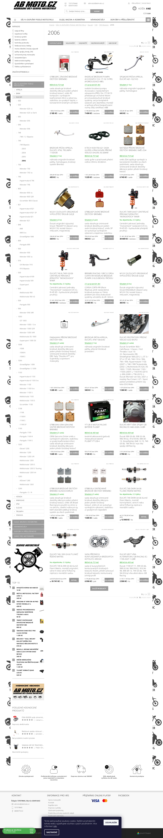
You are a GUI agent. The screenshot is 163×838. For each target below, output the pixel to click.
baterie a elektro (20, 40)
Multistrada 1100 (27, 396)
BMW (18, 93)
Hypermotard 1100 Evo (29, 380)
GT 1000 (23, 320)
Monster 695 (25, 121)
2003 (24, 148)
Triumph (19, 511)
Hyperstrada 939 (27, 280)
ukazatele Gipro (20, 57)
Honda (19, 496)
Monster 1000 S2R (27, 328)
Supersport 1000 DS (28, 340)
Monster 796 (25, 185)
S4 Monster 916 (26, 264)
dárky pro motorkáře (24, 536)
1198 (20, 408)
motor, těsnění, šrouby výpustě (26, 49)
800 (19, 188)
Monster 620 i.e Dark (28, 113)
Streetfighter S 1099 (28, 368)
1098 (20, 344)
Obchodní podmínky (55, 810)
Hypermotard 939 (27, 276)
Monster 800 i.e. (26, 193)
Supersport (24, 284)
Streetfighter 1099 (27, 364)
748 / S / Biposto (26, 137)
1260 (20, 476)
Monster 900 (25, 252)
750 (19, 164)
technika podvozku (21, 43)
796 (19, 177)
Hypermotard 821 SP (28, 212)
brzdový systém (20, 37)
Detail (144, 517)
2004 (24, 153)
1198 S (22, 420)
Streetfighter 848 (27, 236)
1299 (20, 488)
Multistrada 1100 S (27, 400)
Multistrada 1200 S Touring (30, 468)
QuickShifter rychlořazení (24, 63)
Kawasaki (20, 500)
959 (19, 300)
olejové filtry (19, 31)
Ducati (19, 97)
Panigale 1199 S (26, 440)
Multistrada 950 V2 (27, 296)
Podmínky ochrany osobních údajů (61, 813)
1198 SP (23, 424)
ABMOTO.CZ (18, 811)
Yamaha (19, 515)
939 (19, 272)
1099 (20, 360)
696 (19, 124)
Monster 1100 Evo (27, 388)
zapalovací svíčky (21, 34)
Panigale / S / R (26, 492)
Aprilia (19, 90)
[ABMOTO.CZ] (35, 5)
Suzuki (19, 508)
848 (19, 224)
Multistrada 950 (26, 292)
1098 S (22, 356)
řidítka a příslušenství (22, 66)
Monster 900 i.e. (26, 256)
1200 (20, 444)
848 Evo (23, 232)
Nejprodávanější (97, 43)
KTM (17, 504)
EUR (149, 13)
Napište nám (53, 805)
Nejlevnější (70, 43)
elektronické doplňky (22, 60)
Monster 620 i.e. (26, 109)
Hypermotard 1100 (27, 376)
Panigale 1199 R (26, 436)
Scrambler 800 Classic (29, 201)
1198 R (22, 416)
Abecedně (113, 43)
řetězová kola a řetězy (23, 46)
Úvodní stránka (15, 20)
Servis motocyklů (54, 800)
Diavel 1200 (24, 448)
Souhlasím (111, 822)
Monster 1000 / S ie (28, 324)
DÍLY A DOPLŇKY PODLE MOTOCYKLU (37, 19)
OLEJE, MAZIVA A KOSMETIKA (72, 19)
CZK (145, 13)
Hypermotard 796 (27, 180)
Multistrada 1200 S (27, 464)
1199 (20, 428)
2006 (24, 161)
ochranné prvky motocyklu (24, 54)
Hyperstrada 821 (27, 216)
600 (19, 101)
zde (55, 826)
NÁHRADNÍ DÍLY (98, 19)
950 (19, 288)
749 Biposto (24, 145)
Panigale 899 (25, 244)
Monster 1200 (25, 452)
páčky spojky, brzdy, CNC (24, 52)
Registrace (146, 3)
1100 (20, 372)
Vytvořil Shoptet (145, 833)
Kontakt (51, 802)
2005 (24, 156)
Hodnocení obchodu (55, 816)
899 (19, 240)
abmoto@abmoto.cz (21, 804)
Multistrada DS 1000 (28, 336)
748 (19, 132)
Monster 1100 (25, 384)
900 (19, 248)
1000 (20, 316)
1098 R (22, 352)
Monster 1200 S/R (27, 456)
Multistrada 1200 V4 (28, 472)
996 (19, 308)
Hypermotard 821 (27, 209)
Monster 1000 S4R (27, 332)
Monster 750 (25, 169)
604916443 (73, 6)
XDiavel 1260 (25, 480)
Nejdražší (83, 43)
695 (19, 117)
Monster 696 (25, 129)
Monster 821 (25, 220)
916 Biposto (24, 268)
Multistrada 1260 (27, 484)
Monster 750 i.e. (26, 172)
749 (19, 140)
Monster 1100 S (26, 392)
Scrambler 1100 (26, 404)
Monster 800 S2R (27, 196)
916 (19, 260)
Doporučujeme (55, 43)
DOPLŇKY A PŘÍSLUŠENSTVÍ (122, 19)
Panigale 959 (25, 304)
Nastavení (51, 832)
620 (19, 105)
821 (19, 204)
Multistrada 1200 (27, 460)
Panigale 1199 (25, 432)
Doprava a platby (54, 808)
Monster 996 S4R (27, 312)
